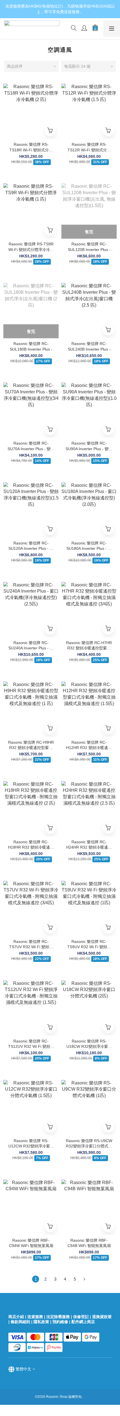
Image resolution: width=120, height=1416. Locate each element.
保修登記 (81, 1316)
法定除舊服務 (58, 1316)
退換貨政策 (102, 1316)
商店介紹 (16, 1316)
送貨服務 (35, 1316)
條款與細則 (20, 1321)
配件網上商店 (83, 1321)
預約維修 (60, 1321)
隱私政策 (41, 1321)
